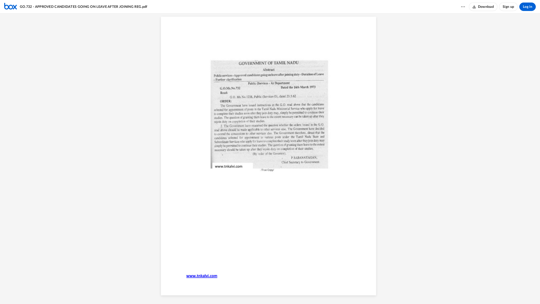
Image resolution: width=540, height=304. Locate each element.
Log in (527, 6)
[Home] (10, 7)
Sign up (508, 6)
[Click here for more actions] (463, 7)
